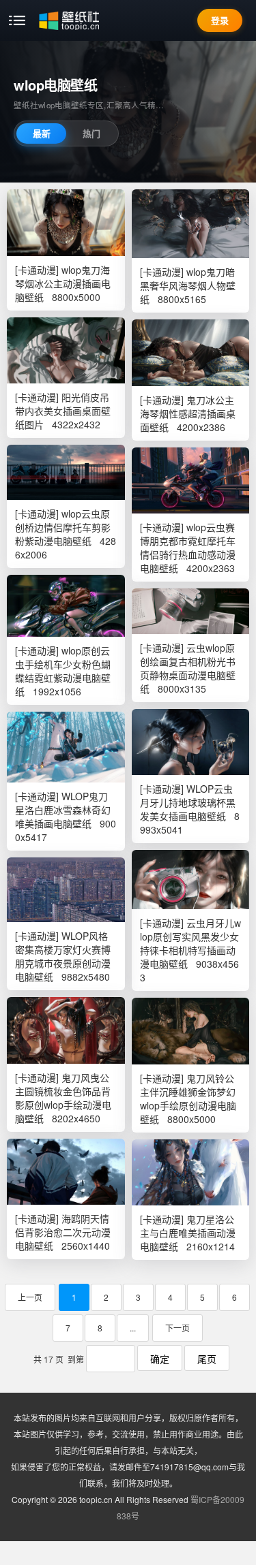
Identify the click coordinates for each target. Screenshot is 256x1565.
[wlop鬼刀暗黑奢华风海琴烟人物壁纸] (191, 223)
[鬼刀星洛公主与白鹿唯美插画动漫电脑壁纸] (191, 1172)
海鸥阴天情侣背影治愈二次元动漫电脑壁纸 (63, 1232)
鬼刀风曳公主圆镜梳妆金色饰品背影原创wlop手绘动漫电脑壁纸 (63, 1098)
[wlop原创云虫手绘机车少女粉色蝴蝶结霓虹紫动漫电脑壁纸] (66, 606)
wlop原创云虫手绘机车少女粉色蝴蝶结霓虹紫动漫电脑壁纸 (63, 671)
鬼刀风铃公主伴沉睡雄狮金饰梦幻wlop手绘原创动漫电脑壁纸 (188, 1098)
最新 (42, 133)
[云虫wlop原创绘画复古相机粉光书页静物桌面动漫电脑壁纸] (191, 611)
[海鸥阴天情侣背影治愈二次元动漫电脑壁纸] (66, 1172)
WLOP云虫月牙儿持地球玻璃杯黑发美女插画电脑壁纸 (188, 802)
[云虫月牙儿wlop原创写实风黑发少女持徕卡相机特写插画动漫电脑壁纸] (191, 879)
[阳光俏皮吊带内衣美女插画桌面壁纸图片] (66, 350)
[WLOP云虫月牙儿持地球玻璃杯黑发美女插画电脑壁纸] (191, 742)
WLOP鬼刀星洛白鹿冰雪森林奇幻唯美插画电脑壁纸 (63, 809)
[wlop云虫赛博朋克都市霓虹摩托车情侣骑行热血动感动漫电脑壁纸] (191, 480)
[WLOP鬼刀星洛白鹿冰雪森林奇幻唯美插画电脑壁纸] (66, 747)
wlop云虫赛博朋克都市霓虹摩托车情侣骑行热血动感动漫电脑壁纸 (188, 547)
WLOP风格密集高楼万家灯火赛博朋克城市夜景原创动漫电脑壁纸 (63, 956)
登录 (220, 20)
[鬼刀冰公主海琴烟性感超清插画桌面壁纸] (191, 352)
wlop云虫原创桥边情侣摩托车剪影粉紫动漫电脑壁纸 (63, 527)
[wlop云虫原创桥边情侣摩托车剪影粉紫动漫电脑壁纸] (66, 472)
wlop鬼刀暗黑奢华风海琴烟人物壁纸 (188, 285)
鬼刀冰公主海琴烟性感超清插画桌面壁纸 (188, 413)
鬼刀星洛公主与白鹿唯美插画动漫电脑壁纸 (188, 1232)
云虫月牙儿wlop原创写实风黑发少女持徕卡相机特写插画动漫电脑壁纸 (190, 943)
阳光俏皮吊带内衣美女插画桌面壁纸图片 (63, 410)
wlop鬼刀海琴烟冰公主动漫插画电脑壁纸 (63, 283)
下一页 (177, 1327)
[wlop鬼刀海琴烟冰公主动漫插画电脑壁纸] (66, 222)
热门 (91, 133)
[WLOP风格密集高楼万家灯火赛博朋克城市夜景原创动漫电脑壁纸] (66, 890)
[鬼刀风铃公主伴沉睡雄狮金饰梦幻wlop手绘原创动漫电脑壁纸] (191, 1031)
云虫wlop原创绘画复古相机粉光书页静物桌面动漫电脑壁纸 (188, 668)
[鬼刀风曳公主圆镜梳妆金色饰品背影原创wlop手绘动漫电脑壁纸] (66, 1030)
